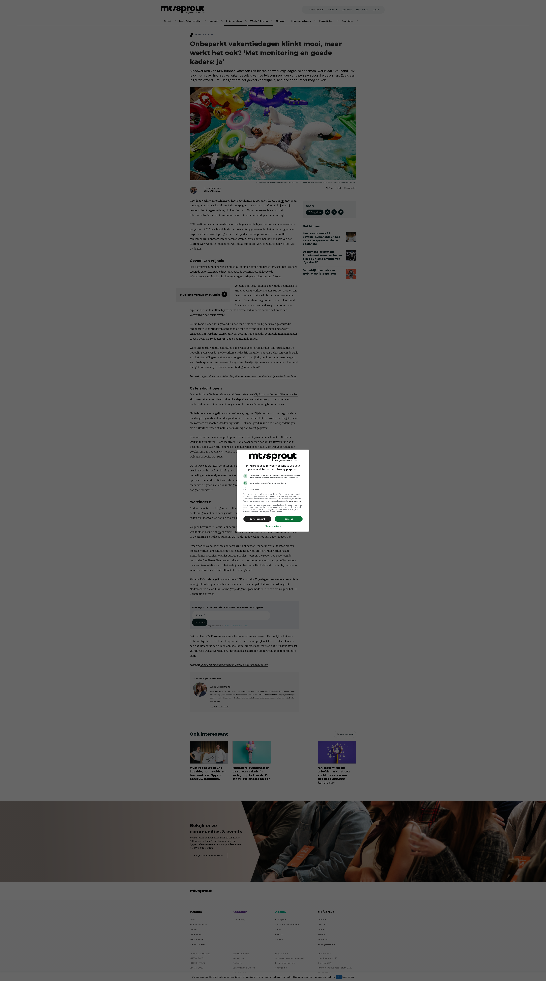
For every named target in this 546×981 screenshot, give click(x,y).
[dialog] (273, 491)
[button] (273, 489)
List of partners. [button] (295, 501)
